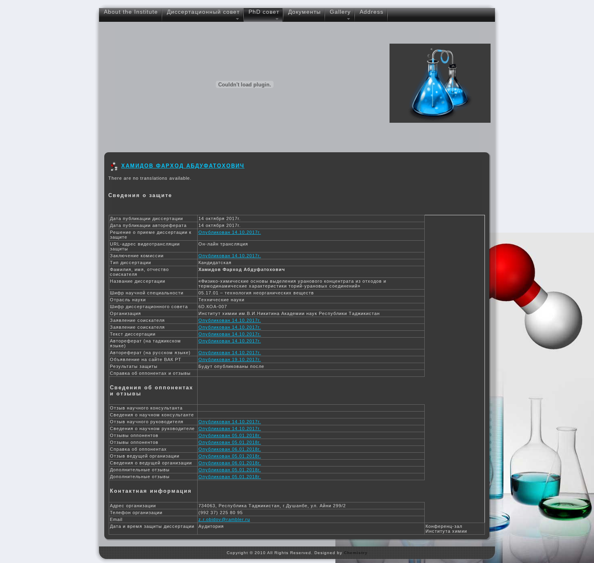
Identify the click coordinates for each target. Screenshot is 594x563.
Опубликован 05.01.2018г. (229, 435)
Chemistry (356, 552)
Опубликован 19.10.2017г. (229, 359)
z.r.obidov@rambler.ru (224, 519)
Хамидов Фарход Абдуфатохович (182, 166)
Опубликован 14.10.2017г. (229, 232)
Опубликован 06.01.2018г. (229, 449)
